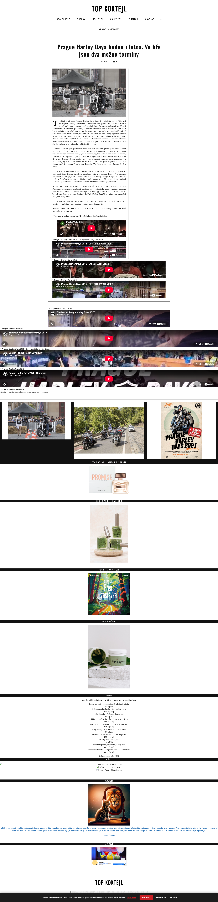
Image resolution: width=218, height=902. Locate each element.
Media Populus (106, 892)
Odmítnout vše (161, 897)
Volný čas (116, 19)
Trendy (81, 19)
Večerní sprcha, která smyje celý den (109, 744)
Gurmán (133, 19)
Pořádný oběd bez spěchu (109, 739)
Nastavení (173, 897)
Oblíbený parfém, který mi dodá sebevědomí (109, 719)
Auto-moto (114, 29)
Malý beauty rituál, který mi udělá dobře (109, 729)
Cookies (121, 892)
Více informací (131, 897)
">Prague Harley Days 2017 (12, 329)
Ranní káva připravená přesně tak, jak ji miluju (109, 704)
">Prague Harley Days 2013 (64, 240)
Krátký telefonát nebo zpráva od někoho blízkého (109, 750)
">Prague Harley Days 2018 (12, 349)
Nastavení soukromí (138, 892)
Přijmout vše (146, 897)
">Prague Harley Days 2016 (60, 308)
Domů (104, 29)
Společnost (63, 19)
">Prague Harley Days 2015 (64, 280)
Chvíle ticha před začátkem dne (109, 714)
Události (98, 19)
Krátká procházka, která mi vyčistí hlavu (109, 709)
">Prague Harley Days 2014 (64, 260)
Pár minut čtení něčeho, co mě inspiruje (109, 734)
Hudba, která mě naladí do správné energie (109, 724)
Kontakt (150, 19)
